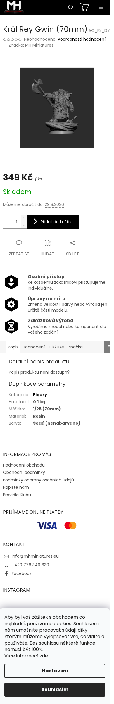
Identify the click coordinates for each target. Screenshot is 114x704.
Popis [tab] (13, 347)
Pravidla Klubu (17, 495)
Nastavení (55, 670)
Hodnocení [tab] (34, 347)
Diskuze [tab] (56, 347)
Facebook (22, 573)
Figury (40, 395)
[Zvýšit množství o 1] (24, 218)
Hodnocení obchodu (24, 465)
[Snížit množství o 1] (24, 225)
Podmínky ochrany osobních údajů (38, 480)
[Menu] (101, 7)
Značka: (30, 45)
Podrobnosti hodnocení (82, 39)
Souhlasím (55, 689)
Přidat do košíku (56, 222)
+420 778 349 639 (30, 565)
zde (44, 655)
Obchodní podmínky (24, 472)
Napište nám (16, 487)
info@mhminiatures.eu (35, 556)
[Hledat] (70, 7)
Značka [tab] (75, 347)
